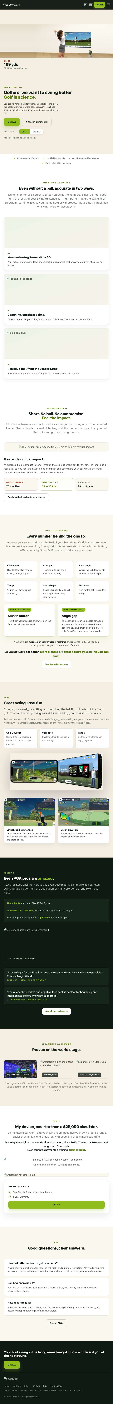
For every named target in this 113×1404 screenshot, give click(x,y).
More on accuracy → (63, 206)
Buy (45, 1386)
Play (26, 1386)
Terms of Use (64, 1390)
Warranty (77, 1390)
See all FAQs (56, 1323)
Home (6, 1386)
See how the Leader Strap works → (26, 497)
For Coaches (56, 1386)
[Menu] (108, 5)
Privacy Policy (49, 1390)
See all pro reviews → (56, 1011)
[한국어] (85, 4)
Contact (23, 1390)
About (6, 1390)
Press (14, 1390)
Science (17, 1386)
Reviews (36, 1386)
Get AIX (99, 4)
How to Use (35, 1390)
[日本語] (91, 4)
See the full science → (56, 664)
